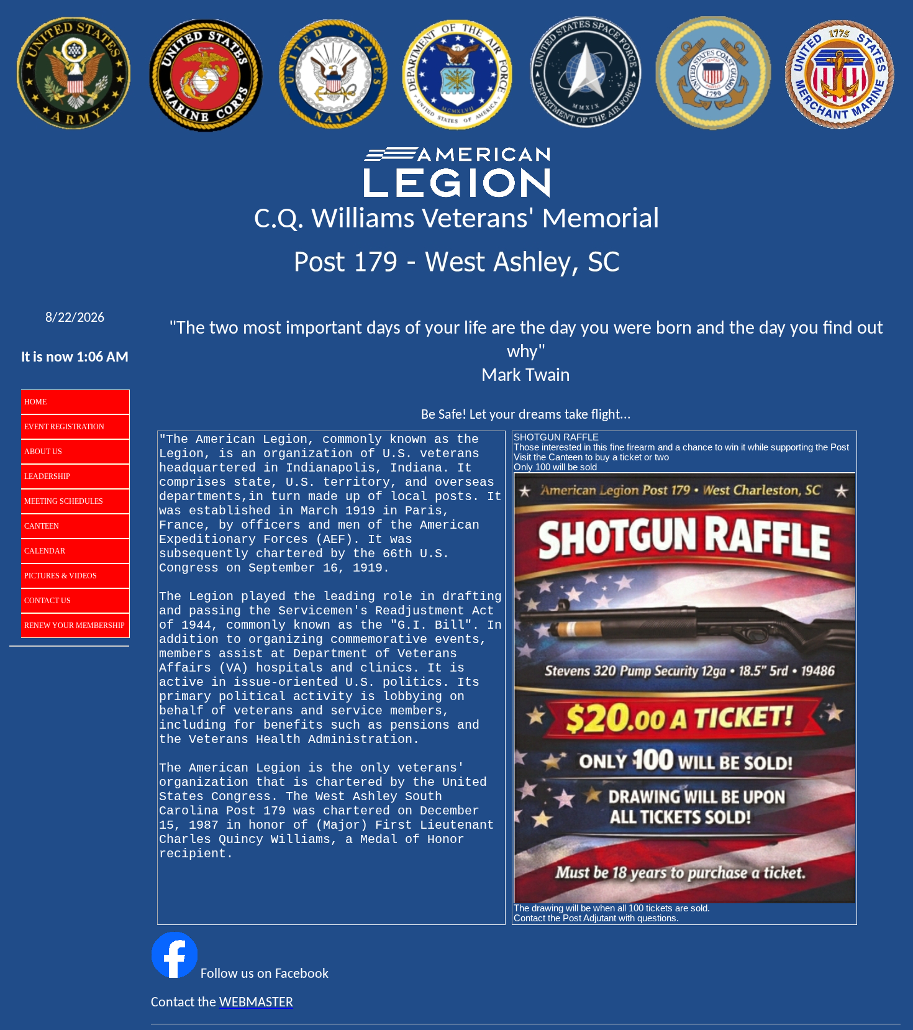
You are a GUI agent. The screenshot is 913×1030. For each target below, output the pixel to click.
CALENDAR (44, 551)
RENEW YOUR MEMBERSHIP (74, 625)
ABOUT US (43, 451)
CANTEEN (41, 526)
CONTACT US (47, 600)
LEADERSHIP (47, 476)
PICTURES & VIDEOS (60, 576)
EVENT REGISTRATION (64, 426)
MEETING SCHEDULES (63, 501)
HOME (35, 402)
